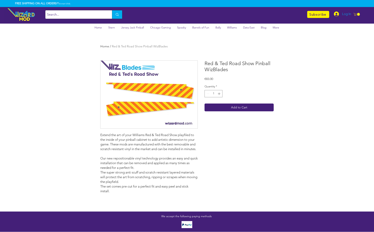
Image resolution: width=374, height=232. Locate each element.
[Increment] (219, 93)
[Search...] (117, 14)
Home (104, 46)
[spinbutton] (213, 93)
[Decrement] (207, 93)
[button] (357, 14)
